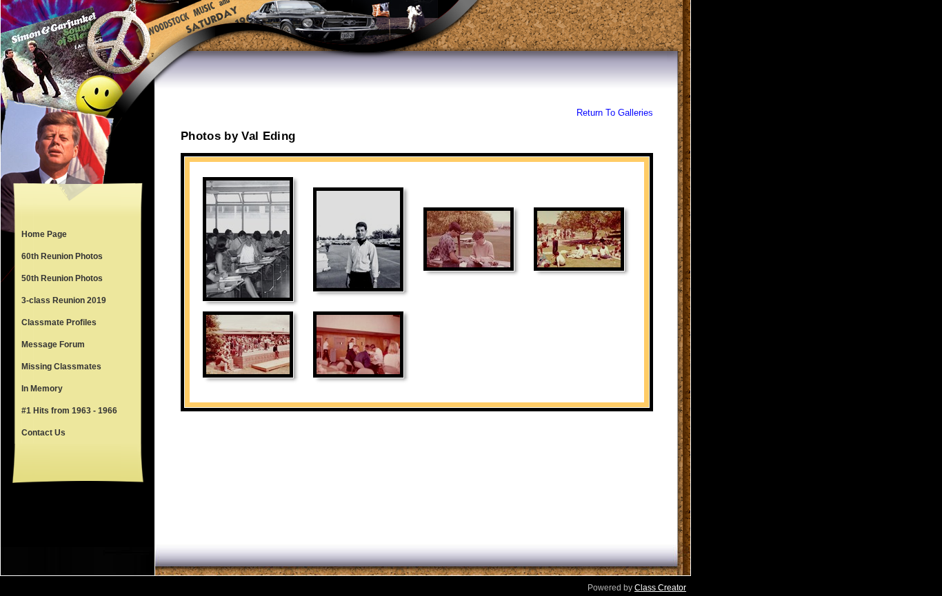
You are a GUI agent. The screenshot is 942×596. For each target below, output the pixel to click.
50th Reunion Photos (62, 278)
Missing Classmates (61, 366)
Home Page (44, 234)
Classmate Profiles (59, 322)
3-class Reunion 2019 (63, 300)
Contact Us (43, 433)
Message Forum (53, 344)
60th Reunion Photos (62, 256)
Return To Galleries (615, 112)
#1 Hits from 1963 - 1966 (69, 410)
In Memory (42, 388)
